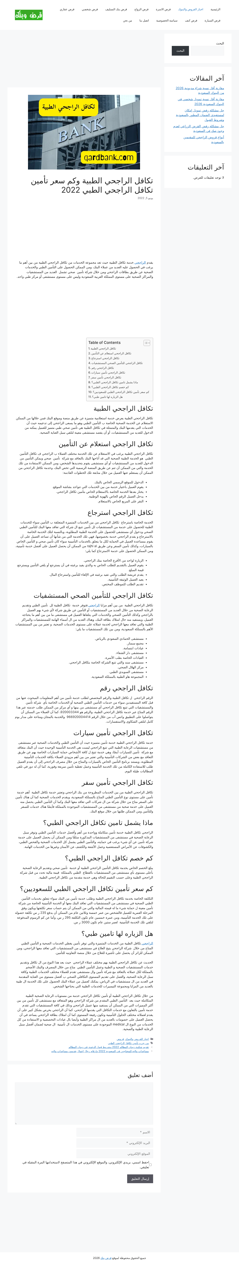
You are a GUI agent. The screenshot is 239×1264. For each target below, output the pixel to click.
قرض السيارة (212, 20)
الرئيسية (215, 9)
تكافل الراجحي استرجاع (105, 358)
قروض (120, 1039)
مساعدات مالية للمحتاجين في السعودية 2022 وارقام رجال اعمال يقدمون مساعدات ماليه (100, 1051)
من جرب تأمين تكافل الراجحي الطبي (128, 1043)
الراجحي (140, 262)
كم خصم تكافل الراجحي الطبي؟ (110, 387)
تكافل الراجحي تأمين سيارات (108, 372)
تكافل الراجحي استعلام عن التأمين (111, 353)
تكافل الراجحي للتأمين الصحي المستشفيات (117, 363)
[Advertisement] (84, 60)
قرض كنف (191, 20)
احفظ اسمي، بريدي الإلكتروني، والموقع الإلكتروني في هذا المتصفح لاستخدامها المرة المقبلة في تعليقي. (85, 1164)
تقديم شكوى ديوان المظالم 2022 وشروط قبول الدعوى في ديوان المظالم (109, 1047)
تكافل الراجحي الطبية (103, 348)
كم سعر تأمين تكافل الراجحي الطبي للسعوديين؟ (121, 392)
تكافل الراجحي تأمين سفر (106, 377)
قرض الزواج (141, 9)
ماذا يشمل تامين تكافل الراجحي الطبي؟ (114, 382)
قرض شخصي (90, 9)
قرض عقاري (67, 9)
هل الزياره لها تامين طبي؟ (107, 397)
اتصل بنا (144, 20)
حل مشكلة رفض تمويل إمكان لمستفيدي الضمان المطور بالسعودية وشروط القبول (200, 115)
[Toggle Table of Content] (145, 343)
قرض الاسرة (163, 9)
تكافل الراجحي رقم (102, 368)
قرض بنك (105, 1258)
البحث (220, 43)
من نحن (127, 20)
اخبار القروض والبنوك (190, 9)
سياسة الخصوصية (167, 20)
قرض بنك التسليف (116, 9)
